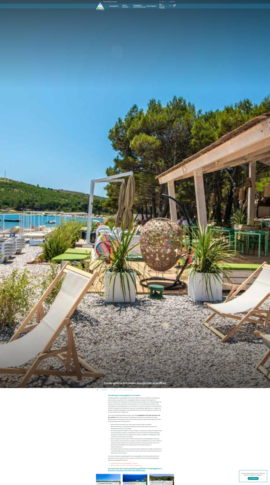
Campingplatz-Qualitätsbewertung (139, 6)
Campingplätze (113, 6)
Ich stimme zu (253, 478)
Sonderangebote (151, 6)
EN (160, 1)
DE (163, 1)
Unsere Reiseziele (125, 6)
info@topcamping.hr (111, 1)
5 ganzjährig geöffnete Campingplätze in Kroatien (124, 463)
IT (165, 1)
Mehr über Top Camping (161, 6)
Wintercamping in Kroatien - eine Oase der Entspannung (126, 465)
